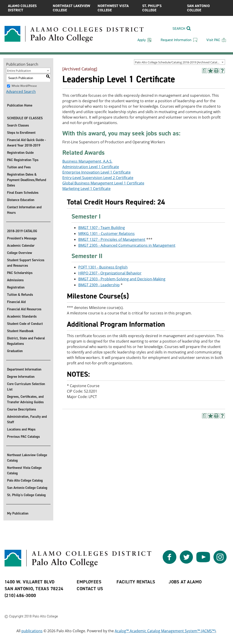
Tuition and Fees (19, 167)
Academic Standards (22, 316)
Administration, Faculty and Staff (27, 419)
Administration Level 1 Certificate (90, 166)
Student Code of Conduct (25, 323)
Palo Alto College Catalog (25, 480)
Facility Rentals (135, 582)
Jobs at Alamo (185, 582)
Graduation (15, 351)
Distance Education (20, 200)
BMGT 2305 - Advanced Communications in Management (126, 245)
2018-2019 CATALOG (22, 231)
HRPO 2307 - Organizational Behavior (110, 273)
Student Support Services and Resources (25, 263)
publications (32, 630)
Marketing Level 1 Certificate (86, 188)
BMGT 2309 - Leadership (99, 284)
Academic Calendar (21, 245)
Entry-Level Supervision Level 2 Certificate (97, 177)
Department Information (24, 369)
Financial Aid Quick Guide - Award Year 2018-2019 (26, 143)
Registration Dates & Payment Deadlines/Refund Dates (26, 180)
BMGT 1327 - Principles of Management (111, 239)
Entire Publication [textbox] (19, 71)
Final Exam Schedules (22, 192)
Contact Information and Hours (24, 210)
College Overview (19, 253)
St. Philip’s (152, 7)
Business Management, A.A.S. (87, 161)
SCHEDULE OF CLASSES (25, 118)
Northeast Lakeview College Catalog (27, 458)
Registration (16, 287)
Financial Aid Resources (24, 309)
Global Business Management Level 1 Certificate (103, 183)
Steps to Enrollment (21, 132)
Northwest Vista (113, 7)
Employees (89, 582)
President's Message (22, 238)
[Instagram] (220, 562)
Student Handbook (20, 331)
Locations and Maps (21, 429)
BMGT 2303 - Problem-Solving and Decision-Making (121, 278)
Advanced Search (21, 91)
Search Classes (18, 125)
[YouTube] (203, 562)
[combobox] (179, 62)
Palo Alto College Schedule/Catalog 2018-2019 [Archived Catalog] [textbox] (178, 62)
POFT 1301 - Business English (103, 267)
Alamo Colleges (22, 7)
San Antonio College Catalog (27, 487)
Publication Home (19, 105)
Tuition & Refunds (20, 294)
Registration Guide (20, 152)
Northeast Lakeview (71, 7)
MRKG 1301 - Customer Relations (106, 233)
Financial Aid (16, 302)
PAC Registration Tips (22, 160)
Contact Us (90, 589)
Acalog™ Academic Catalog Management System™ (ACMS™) (165, 630)
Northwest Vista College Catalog (24, 470)
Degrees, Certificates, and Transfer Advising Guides (25, 399)
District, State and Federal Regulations (26, 341)
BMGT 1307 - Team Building (101, 227)
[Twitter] (186, 562)
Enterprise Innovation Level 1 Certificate (96, 172)
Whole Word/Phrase (24, 86)
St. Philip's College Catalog (26, 495)
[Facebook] (169, 562)
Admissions (15, 280)
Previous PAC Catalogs (23, 436)
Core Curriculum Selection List (26, 387)
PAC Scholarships (20, 273)
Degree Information (21, 376)
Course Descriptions (21, 409)
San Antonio (198, 7)
